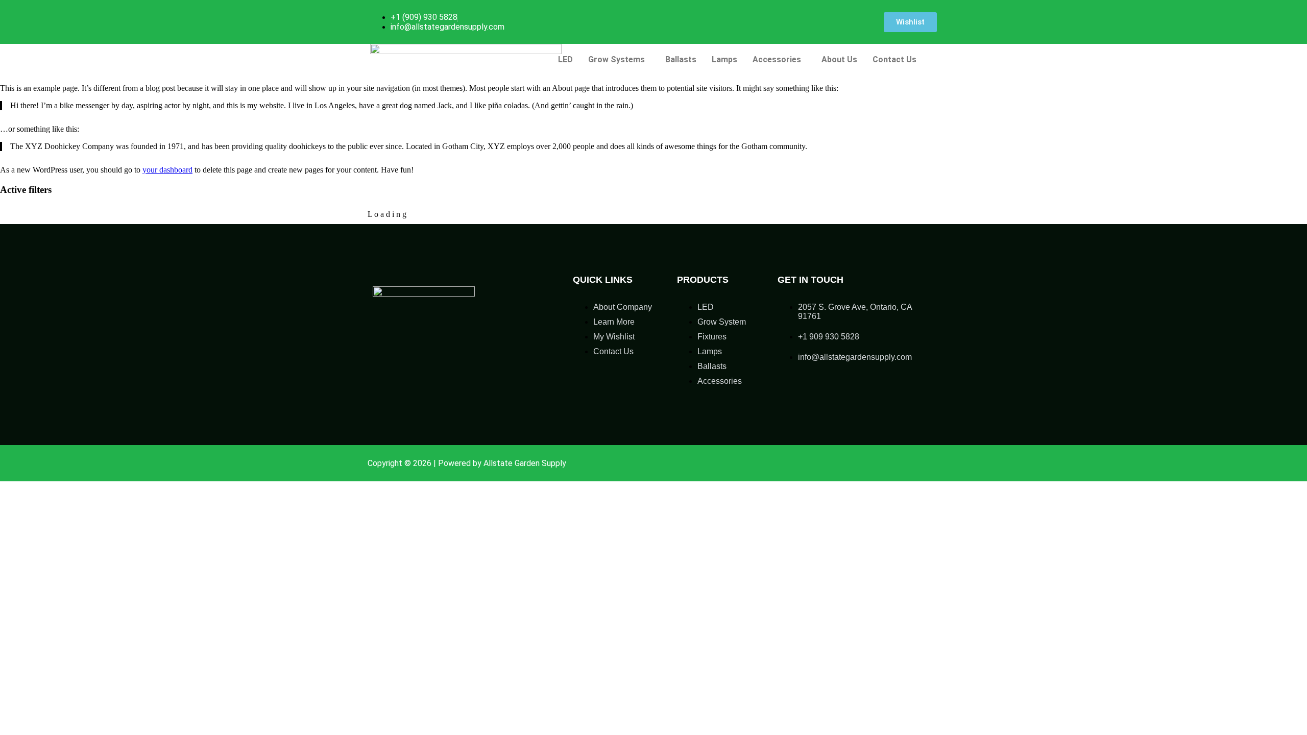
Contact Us (894, 59)
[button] (619, 59)
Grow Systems (616, 59)
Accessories (777, 59)
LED (565, 59)
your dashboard (167, 169)
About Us (839, 59)
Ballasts (680, 59)
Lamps (724, 59)
